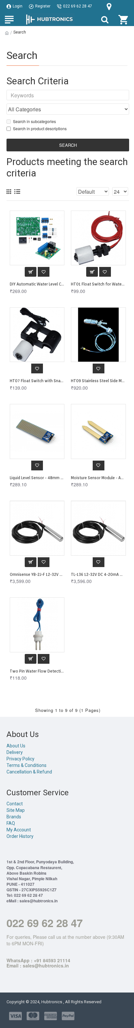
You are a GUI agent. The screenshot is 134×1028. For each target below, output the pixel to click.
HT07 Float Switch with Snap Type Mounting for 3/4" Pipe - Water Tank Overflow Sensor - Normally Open (37, 380)
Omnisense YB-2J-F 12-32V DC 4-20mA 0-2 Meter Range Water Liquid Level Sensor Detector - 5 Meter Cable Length (37, 574)
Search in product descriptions (40, 128)
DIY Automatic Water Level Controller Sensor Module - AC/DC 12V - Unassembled (37, 284)
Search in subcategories (34, 121)
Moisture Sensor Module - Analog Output (98, 477)
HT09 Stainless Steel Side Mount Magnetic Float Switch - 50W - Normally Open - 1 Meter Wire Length (98, 380)
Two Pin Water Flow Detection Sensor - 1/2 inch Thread (37, 671)
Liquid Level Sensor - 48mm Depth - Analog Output (37, 477)
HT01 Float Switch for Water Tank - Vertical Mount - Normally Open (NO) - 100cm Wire (98, 284)
